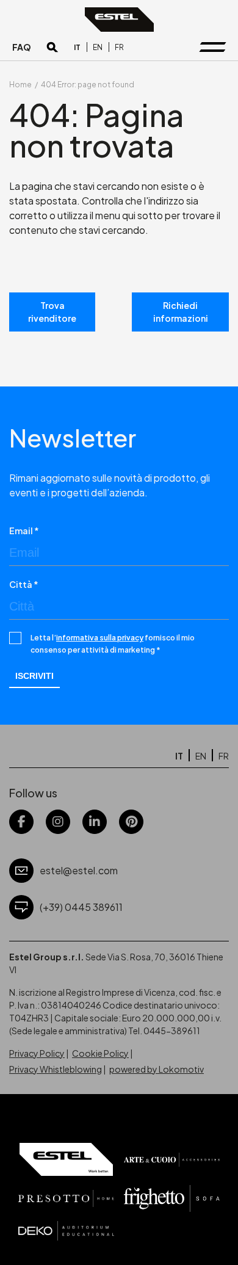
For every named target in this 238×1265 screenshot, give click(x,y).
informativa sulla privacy (99, 637)
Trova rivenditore (52, 312)
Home (20, 84)
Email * (24, 530)
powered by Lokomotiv (156, 1069)
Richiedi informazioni (180, 312)
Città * (23, 584)
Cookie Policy (100, 1053)
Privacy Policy (37, 1053)
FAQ (21, 47)
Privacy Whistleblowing (55, 1069)
